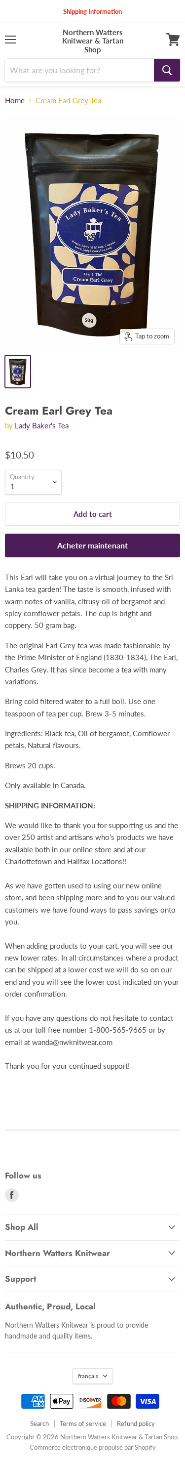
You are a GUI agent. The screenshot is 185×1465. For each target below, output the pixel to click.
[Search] (167, 70)
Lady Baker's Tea (42, 425)
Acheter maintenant (92, 545)
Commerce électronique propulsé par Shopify (93, 1447)
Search (39, 1423)
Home (15, 100)
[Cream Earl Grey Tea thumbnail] (17, 371)
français (88, 1376)
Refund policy (136, 1423)
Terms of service (83, 1423)
